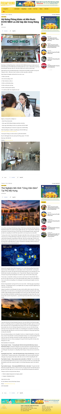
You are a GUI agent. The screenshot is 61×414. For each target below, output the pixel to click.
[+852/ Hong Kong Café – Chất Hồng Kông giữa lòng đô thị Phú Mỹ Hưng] (44, 45)
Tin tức (6, 14)
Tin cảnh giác (50, 57)
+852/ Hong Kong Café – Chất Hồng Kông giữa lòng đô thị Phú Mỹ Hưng (53, 46)
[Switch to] (4, 11)
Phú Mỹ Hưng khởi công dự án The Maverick (54, 66)
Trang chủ (3, 14)
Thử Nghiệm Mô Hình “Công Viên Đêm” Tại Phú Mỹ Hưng (53, 39)
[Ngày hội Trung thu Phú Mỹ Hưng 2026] (44, 52)
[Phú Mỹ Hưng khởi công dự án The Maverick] (44, 66)
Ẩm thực (49, 43)
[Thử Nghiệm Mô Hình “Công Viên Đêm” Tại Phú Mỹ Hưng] (44, 38)
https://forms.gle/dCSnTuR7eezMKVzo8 (9, 131)
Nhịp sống (10, 14)
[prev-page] (49, 69)
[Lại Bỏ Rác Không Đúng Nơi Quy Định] (44, 59)
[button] (57, 10)
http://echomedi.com (9, 140)
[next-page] (51, 69)
